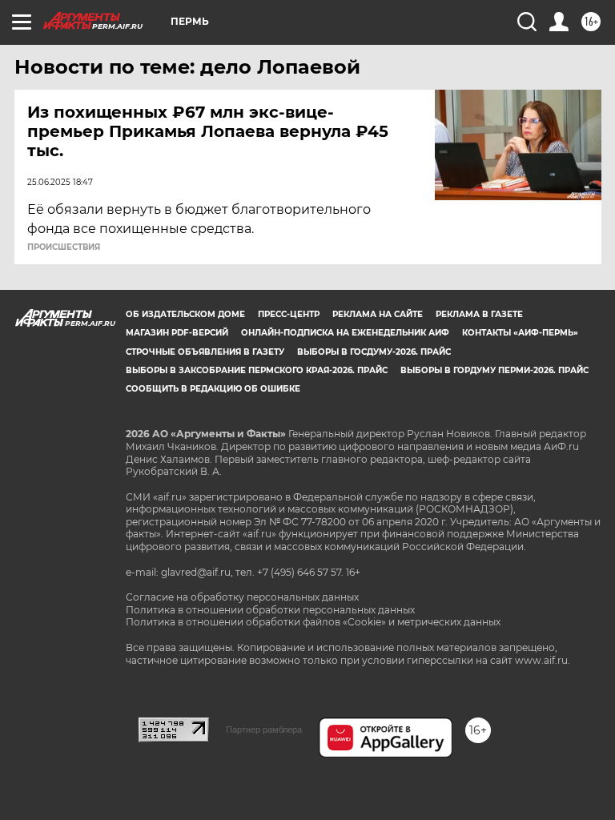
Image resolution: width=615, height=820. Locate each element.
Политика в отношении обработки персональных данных (270, 610)
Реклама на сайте (377, 314)
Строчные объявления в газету (205, 352)
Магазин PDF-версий (177, 333)
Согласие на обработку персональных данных (242, 597)
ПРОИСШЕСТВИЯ (63, 247)
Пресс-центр (289, 314)
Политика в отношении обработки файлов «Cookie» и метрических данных (313, 622)
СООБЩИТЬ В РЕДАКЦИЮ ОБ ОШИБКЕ (213, 389)
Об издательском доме (185, 314)
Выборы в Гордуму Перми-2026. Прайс (494, 370)
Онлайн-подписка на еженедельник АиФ (345, 333)
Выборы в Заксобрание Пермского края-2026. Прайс (257, 370)
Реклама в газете (479, 314)
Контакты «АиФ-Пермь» (520, 333)
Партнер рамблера (264, 729)
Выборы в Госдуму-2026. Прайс (374, 352)
